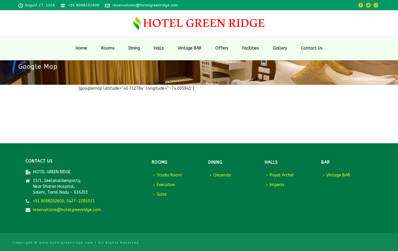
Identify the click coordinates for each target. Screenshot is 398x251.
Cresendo (222, 175)
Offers (221, 48)
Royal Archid (281, 175)
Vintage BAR (189, 48)
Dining (134, 48)
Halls (159, 48)
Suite (162, 194)
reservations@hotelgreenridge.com (145, 5)
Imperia (277, 184)
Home (81, 48)
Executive (166, 184)
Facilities (250, 48)
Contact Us (312, 48)
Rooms (108, 48)
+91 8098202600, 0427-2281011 (64, 201)
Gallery (280, 48)
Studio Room (169, 175)
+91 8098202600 (83, 5)
